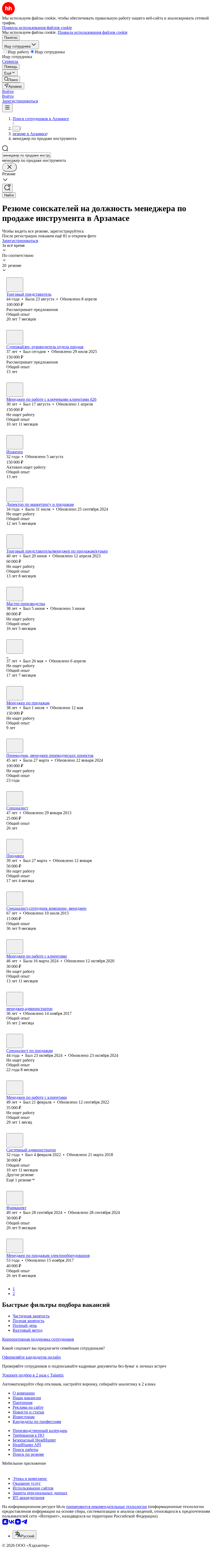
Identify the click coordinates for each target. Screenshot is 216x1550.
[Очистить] (9, 167)
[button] (8, 91)
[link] (11, 79)
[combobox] (26, 155)
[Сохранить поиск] (7, 188)
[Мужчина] (14, 337)
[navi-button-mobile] (7, 107)
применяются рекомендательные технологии (106, 1506)
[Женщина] (14, 284)
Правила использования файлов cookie (92, 32)
